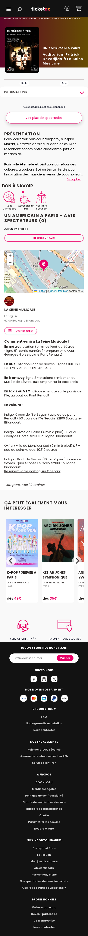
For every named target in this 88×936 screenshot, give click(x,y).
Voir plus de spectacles (44, 117)
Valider (65, 658)
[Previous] (11, 561)
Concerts (44, 18)
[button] (8, 9)
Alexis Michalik (44, 868)
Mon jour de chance (44, 861)
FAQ (44, 717)
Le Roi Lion (44, 855)
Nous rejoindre (44, 828)
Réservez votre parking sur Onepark (32, 471)
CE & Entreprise (44, 920)
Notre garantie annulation (44, 723)
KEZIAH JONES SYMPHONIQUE (55, 575)
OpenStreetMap (59, 291)
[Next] (77, 561)
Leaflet (41, 291)
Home (7, 18)
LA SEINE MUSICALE (19, 310)
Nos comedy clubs (44, 874)
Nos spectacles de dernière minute (44, 881)
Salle (24, 83)
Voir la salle (24, 331)
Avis (64, 83)
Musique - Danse (25, 18)
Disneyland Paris (44, 848)
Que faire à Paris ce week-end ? (44, 888)
